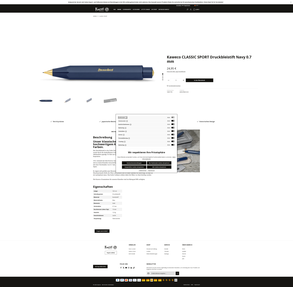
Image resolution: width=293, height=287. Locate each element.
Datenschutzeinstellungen (134, 163)
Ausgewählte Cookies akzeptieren (134, 167)
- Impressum (151, 170)
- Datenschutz (142, 170)
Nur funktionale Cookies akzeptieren (159, 163)
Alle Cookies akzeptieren (159, 167)
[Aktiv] (173, 117)
